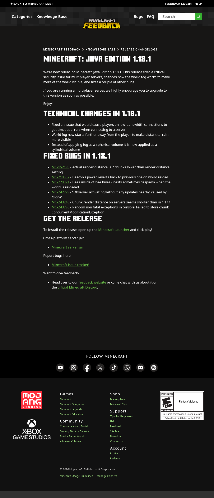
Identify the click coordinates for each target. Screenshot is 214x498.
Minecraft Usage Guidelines (76, 476)
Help (198, 3)
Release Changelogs (139, 49)
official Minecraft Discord (77, 287)
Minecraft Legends (71, 409)
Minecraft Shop (119, 404)
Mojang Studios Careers (74, 431)
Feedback (116, 426)
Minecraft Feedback (61, 49)
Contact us (116, 441)
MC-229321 (60, 182)
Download (116, 436)
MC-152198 (60, 167)
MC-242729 (60, 192)
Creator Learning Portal (74, 426)
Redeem (115, 458)
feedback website (92, 282)
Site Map (115, 431)
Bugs (138, 16)
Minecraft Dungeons (72, 404)
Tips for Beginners (121, 416)
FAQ (150, 16)
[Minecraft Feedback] (101, 28)
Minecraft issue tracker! (70, 264)
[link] (60, 368)
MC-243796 (60, 207)
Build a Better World (72, 436)
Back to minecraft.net (33, 3)
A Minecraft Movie (71, 441)
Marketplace (117, 399)
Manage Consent (107, 476)
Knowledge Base (52, 16)
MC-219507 (60, 177)
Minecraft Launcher (113, 229)
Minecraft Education (72, 414)
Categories (22, 16)
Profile (114, 453)
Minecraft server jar (67, 247)
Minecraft (65, 399)
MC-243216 (60, 202)
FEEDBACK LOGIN (178, 3)
